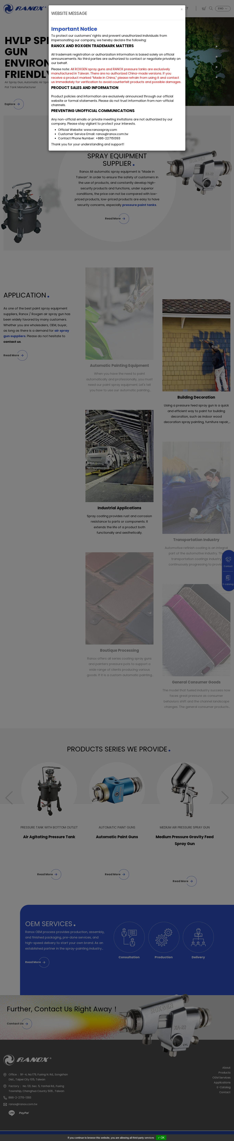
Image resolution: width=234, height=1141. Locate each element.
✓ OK (161, 1137)
